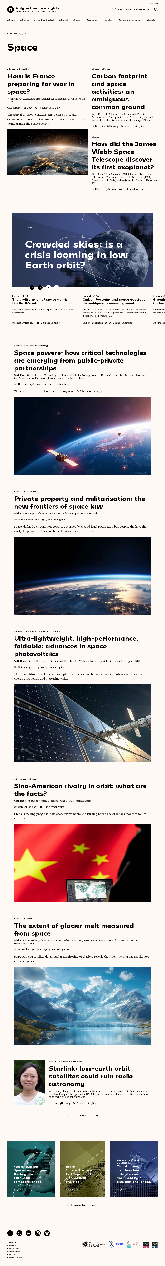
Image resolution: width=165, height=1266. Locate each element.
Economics (91, 19)
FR (151, 3)
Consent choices (15, 1257)
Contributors (13, 1248)
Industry (107, 19)
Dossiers (16, 34)
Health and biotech (44, 19)
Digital (63, 19)
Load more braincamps (82, 1205)
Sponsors (11, 1245)
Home (9, 34)
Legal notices (13, 1251)
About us (11, 1242)
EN (156, 3)
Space (76, 19)
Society (150, 19)
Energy (24, 19)
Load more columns (83, 1115)
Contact (11, 1254)
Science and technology (129, 19)
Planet (11, 19)
